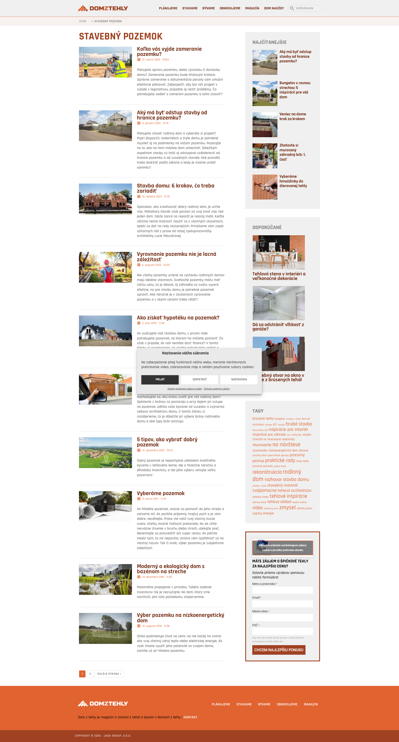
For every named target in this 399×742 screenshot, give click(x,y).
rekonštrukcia (267, 472)
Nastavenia (239, 379)
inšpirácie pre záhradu (269, 435)
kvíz (289, 435)
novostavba (259, 450)
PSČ (256, 625)
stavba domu (296, 479)
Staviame (244, 704)
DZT (275, 424)
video (257, 507)
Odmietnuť (200, 379)
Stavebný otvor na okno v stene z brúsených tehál (278, 378)
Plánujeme (221, 704)
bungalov (280, 419)
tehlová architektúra (294, 491)
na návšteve (286, 445)
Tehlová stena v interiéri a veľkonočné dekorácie (278, 276)
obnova (303, 450)
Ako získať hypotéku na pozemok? (178, 318)
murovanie (261, 445)
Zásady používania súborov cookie (184, 388)
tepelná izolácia (299, 502)
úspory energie (263, 513)
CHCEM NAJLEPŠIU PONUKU (278, 650)
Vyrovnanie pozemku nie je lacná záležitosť (176, 257)
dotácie (268, 425)
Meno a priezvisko (264, 583)
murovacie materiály (281, 439)
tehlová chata (260, 497)
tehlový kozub (259, 502)
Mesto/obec (261, 611)
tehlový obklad (279, 502)
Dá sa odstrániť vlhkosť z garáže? (278, 327)
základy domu (304, 508)
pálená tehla (280, 466)
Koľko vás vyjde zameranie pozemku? (169, 51)
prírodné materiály (262, 466)
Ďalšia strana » (109, 673)
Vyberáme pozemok (161, 494)
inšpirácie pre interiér (288, 430)
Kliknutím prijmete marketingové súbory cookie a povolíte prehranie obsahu (283, 548)
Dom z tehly (103, 8)
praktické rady (280, 460)
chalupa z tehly (293, 419)
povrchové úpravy (278, 455)
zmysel (287, 508)
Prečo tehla (302, 461)
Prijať (160, 379)
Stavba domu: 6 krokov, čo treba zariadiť (175, 188)
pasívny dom (259, 455)
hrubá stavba (299, 424)
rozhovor (273, 479)
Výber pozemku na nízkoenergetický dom (180, 618)
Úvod (82, 21)
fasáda (281, 425)
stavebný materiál (282, 485)
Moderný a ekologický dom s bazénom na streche (170, 569)
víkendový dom (271, 509)
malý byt (297, 435)
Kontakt (190, 717)
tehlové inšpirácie (288, 496)
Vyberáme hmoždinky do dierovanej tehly (293, 181)
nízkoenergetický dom (283, 450)
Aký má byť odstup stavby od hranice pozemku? (172, 115)
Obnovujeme (287, 704)
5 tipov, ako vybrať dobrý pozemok (167, 442)
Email (256, 597)
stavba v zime (259, 486)
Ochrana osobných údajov (217, 388)
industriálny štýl (260, 430)
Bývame (264, 704)
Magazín (311, 704)
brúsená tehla (262, 418)
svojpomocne (264, 490)
